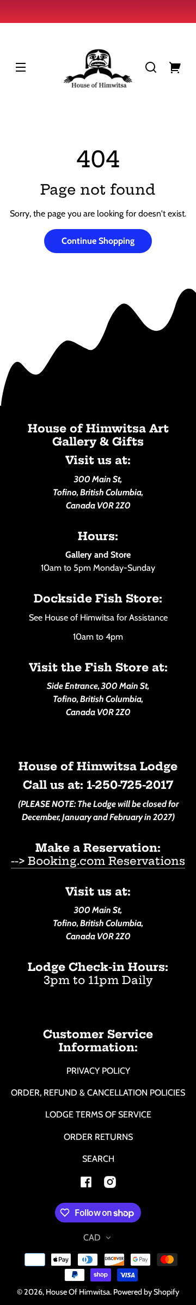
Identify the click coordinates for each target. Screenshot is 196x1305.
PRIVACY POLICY (98, 1071)
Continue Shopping (98, 241)
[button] (151, 67)
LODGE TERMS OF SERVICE (98, 1114)
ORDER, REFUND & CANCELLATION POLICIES (98, 1092)
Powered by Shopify (146, 1292)
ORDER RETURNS (98, 1137)
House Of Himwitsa (78, 1292)
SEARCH (98, 1159)
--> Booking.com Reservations (98, 861)
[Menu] (21, 67)
